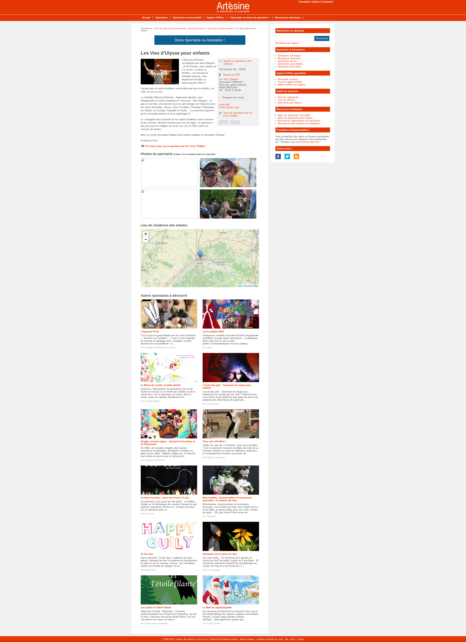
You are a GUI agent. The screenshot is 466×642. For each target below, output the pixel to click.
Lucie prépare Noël (213, 331)
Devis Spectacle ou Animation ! (200, 40)
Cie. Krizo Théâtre (228, 79)
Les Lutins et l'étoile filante (156, 607)
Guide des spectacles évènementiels (169, 28)
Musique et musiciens (289, 58)
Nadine (209, 347)
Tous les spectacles (288, 97)
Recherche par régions (287, 43)
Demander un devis (288, 79)
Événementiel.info (309, 142)
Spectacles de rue (287, 61)
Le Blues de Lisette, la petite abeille (161, 385)
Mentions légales (247, 639)
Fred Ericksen (212, 404)
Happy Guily (149, 570)
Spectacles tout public (289, 66)
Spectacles (161, 17)
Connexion (327, 1)
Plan (287, 639)
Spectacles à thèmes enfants (220, 28)
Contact (300, 639)
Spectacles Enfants (196, 28)
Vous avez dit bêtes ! (214, 441)
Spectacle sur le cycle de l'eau (220, 554)
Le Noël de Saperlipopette (217, 607)
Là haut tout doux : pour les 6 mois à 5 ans (165, 497)
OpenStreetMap (251, 285)
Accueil (146, 17)
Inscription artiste (309, 1)
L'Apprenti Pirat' (150, 331)
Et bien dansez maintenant (156, 623)
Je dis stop (147, 554)
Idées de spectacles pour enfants (295, 118)
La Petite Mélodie (151, 401)
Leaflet (239, 285)
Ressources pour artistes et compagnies (299, 123)
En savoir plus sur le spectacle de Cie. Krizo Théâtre (175, 146)
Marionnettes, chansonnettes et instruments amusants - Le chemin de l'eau (227, 499)
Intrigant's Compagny (215, 457)
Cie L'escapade (213, 570)
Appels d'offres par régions (292, 84)
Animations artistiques (289, 55)
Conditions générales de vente (269, 639)
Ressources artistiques (288, 17)
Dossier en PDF (231, 74)
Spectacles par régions (290, 102)
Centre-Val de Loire (229, 107)
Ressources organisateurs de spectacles (299, 120)
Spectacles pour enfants (290, 63)
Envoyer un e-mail (233, 97)
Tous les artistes (286, 100)
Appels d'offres (215, 17)
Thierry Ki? (211, 516)
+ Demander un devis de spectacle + (249, 17)
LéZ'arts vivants (213, 623)
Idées (292, 639)
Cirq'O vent (149, 514)
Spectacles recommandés (187, 17)
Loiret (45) (224, 104)
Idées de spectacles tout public (294, 115)
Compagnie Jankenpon (154, 460)
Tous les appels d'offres (290, 82)
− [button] (146, 239)
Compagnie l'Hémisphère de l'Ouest (160, 347)
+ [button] (146, 234)
